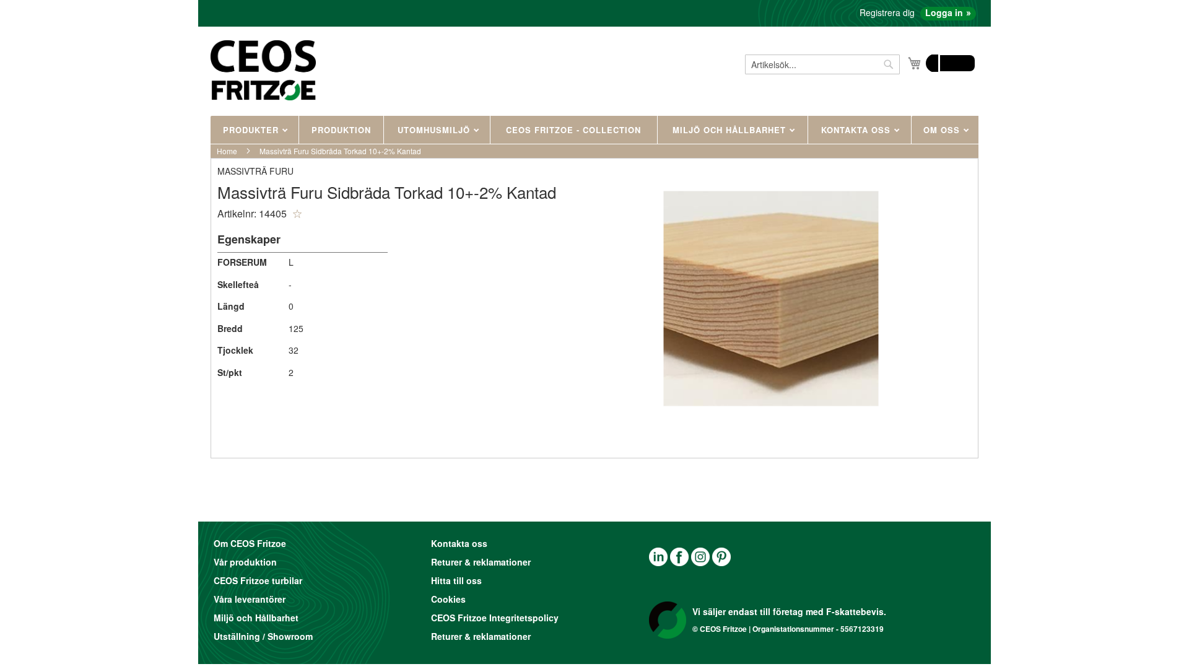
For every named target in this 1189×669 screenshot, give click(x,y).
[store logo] (263, 70)
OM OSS (943, 130)
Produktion (341, 130)
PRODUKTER (252, 130)
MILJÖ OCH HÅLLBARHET (731, 130)
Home (227, 151)
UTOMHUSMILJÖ (435, 130)
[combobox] (822, 64)
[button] (297, 214)
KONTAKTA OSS (857, 130)
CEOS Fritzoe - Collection (573, 130)
